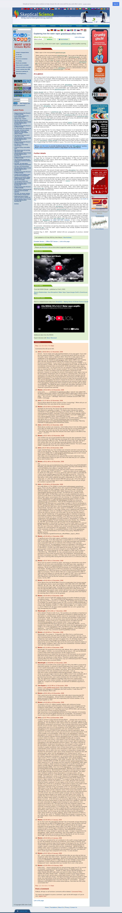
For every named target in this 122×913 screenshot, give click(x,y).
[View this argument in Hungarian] (84, 30)
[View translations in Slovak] (95, 9)
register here (42, 896)
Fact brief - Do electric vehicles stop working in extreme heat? (22, 194)
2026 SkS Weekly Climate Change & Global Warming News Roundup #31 (22, 154)
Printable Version (39, 241)
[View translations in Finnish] (47, 9)
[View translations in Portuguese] (89, 9)
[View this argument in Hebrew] (74, 30)
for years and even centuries (60, 220)
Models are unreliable (21, 63)
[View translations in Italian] (68, 9)
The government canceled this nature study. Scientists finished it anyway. (22, 160)
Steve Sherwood (52, 338)
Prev (36, 346)
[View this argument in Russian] (68, 30)
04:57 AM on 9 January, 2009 (53, 853)
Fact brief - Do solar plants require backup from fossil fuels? (22, 164)
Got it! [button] (116, 4)
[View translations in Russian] (92, 9)
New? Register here (25, 103)
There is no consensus (21, 58)
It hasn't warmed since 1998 (23, 69)
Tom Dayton (42, 685)
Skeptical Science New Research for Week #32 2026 (22, 142)
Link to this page (80, 37)
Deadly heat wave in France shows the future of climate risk (22, 197)
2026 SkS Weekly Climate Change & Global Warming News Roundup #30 (22, 169)
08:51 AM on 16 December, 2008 (54, 693)
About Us (61, 907)
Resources (43, 25)
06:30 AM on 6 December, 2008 (53, 595)
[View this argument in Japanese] (64, 30)
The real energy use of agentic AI (22, 128)
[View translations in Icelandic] (62, 9)
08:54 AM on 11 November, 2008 (53, 352)
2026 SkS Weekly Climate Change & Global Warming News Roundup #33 (22, 123)
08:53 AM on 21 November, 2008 (53, 425)
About (88, 25)
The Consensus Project (66, 25)
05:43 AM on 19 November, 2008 (54, 406)
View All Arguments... (21, 73)
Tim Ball (67, 69)
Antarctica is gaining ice (22, 71)
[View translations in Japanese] (71, 9)
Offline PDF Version (52, 241)
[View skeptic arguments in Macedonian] (77, 9)
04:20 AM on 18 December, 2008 (54, 702)
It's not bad (19, 56)
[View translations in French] (50, 9)
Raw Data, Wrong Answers (21, 120)
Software (33, 25)
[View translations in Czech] (34, 9)
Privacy (67, 907)
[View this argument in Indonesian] (81, 30)
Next (52, 346)
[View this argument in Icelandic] (54, 30)
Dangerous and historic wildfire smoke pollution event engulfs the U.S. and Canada (22, 178)
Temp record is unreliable (22, 65)
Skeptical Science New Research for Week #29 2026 (22, 187)
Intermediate (64, 39)
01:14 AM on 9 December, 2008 (53, 647)
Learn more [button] (87, 4)
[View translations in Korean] (74, 9)
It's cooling (19, 60)
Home (15, 25)
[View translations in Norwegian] (83, 9)
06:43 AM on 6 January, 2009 (53, 838)
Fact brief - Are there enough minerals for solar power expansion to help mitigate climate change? (21, 132)
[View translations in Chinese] (28, 9)
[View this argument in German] (51, 30)
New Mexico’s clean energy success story (21, 145)
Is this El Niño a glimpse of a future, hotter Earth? (21, 116)
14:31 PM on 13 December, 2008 (58, 685)
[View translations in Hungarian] (59, 9)
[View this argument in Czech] (48, 30)
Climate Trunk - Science (20, 118)
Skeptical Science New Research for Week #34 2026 (22, 114)
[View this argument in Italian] (71, 30)
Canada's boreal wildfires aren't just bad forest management (22, 175)
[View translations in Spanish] (102, 9)
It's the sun (19, 54)
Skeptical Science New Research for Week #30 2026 (22, 172)
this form (45, 146)
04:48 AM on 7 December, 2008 (53, 632)
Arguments (24, 25)
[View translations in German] (53, 9)
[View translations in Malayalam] (80, 9)
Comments (52, 25)
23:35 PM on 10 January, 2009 (53, 865)
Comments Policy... (77, 891)
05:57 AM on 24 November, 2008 (54, 435)
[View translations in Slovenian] (98, 9)
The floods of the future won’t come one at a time (22, 136)
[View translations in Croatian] (31, 9)
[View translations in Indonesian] (65, 9)
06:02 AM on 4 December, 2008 (53, 580)
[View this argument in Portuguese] (61, 30)
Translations (79, 25)
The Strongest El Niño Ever (21, 181)
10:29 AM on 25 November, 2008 (53, 484)
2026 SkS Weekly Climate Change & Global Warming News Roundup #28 (22, 200)
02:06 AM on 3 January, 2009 (53, 819)
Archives (16, 203)
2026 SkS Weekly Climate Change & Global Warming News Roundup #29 (22, 184)
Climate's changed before (22, 52)
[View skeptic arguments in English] (22, 9)
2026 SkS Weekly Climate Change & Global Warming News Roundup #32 (22, 139)
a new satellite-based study (51, 687)
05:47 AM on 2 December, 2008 (53, 560)
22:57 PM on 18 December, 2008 (53, 717)
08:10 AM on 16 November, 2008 (54, 390)
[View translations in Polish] (86, 9)
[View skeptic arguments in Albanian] (25, 9)
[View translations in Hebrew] (56, 9)
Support (96, 25)
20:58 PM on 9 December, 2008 (57, 662)
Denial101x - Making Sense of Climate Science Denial (72, 301)
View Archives (67, 237)
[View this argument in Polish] (58, 30)
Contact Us (73, 907)
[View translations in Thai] (108, 9)
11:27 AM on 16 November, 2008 (53, 400)
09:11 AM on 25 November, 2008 (54, 461)
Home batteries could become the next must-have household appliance (22, 190)
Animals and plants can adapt (23, 67)
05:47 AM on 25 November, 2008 (53, 448)
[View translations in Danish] (37, 9)
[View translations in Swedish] (105, 9)
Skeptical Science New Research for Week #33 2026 (22, 126)
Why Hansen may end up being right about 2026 (22, 151)
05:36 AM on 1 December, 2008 (53, 536)
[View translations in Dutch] (41, 9)
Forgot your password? (19, 105)
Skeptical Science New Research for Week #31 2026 (22, 157)
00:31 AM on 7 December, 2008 (57, 611)
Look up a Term (23, 911)
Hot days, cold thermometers (21, 166)
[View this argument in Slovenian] (78, 30)
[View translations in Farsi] (44, 9)
